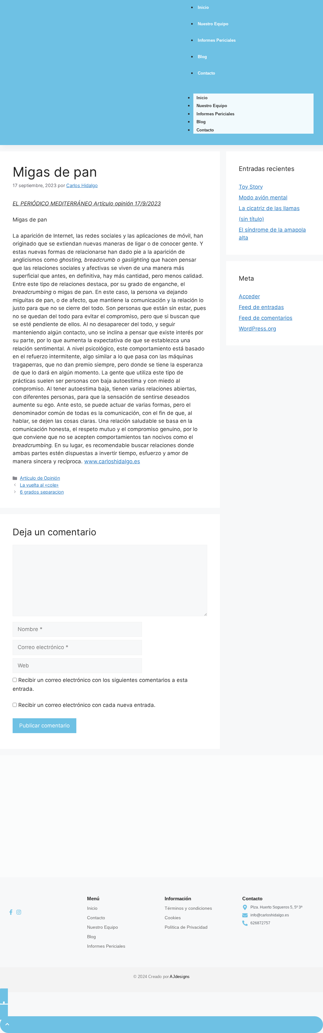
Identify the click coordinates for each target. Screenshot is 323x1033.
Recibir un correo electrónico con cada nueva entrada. (87, 705)
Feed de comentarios (265, 318)
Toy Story (251, 187)
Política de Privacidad (186, 927)
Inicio (202, 97)
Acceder (249, 296)
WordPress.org (257, 328)
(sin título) (251, 219)
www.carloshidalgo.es (112, 461)
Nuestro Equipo (212, 105)
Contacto (205, 130)
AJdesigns (180, 976)
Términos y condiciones (188, 908)
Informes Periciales (215, 114)
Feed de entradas (261, 307)
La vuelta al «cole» (39, 485)
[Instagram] (18, 912)
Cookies (173, 917)
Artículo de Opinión (40, 478)
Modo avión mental (263, 197)
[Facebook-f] (11, 912)
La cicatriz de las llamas (269, 208)
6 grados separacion (42, 492)
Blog (201, 121)
